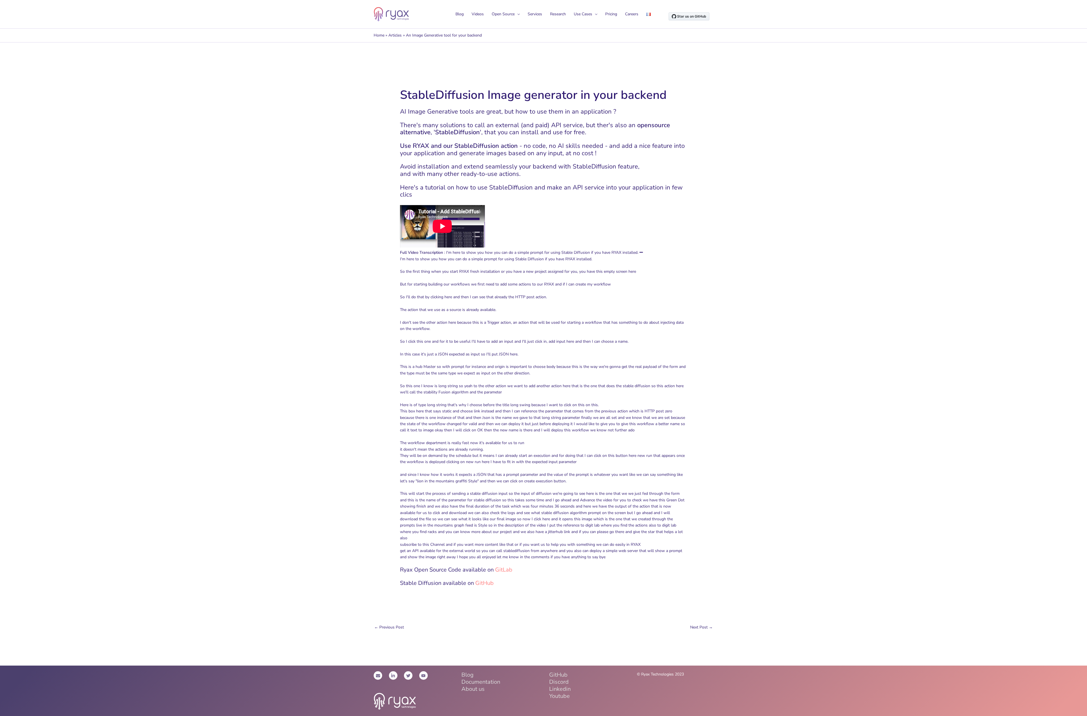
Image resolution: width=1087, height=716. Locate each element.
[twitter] (411, 675)
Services (535, 14)
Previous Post (389, 627)
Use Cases (583, 14)
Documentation (480, 682)
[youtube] (424, 675)
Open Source (503, 14)
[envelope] (381, 675)
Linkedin (560, 689)
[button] (641, 252)
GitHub (484, 583)
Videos (478, 14)
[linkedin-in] (396, 675)
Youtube (559, 696)
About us (473, 689)
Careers (631, 14)
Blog (459, 14)
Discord (559, 682)
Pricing (611, 14)
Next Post (701, 627)
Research (558, 14)
